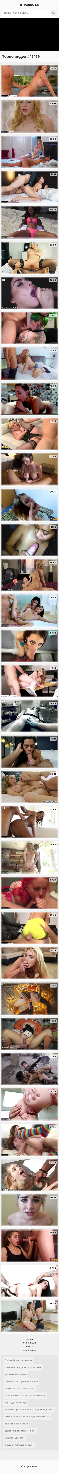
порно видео (29, 1343)
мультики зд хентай (14, 1438)
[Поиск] (53, 13)
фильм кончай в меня (16, 1374)
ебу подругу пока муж (16, 1402)
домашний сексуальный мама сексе (23, 1367)
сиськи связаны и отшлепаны (19, 1388)
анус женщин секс (44, 1409)
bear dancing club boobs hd (18, 1409)
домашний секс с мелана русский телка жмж (27, 1417)
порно (29, 1339)
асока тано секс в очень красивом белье (25, 1395)
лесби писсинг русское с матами (21, 1381)
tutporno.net (29, 4)
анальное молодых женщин (19, 1445)
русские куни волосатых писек (20, 1431)
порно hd (29, 1346)
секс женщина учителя (16, 1424)
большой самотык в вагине (18, 1360)
